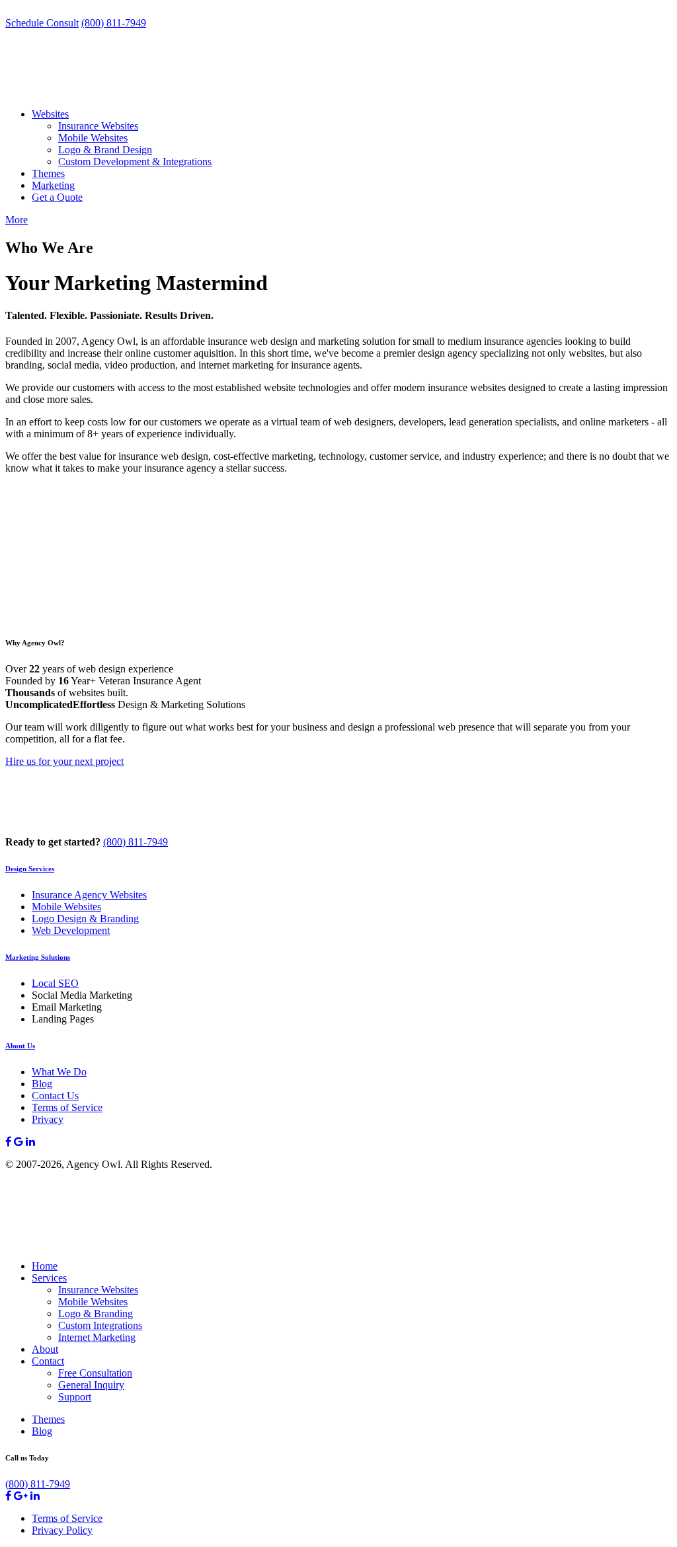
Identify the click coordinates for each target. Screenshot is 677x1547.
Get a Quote (57, 197)
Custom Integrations (100, 1325)
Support (74, 1396)
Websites (50, 114)
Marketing (53, 185)
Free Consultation (95, 1373)
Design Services (29, 869)
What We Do (59, 1071)
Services (49, 1277)
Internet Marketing (97, 1337)
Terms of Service (67, 1107)
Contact (48, 1361)
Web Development (71, 930)
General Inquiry (91, 1384)
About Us (20, 1046)
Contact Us (55, 1095)
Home (45, 1266)
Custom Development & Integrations (135, 161)
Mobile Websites (93, 137)
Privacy (47, 1119)
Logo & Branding (95, 1313)
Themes (48, 173)
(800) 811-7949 (113, 22)
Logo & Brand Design (105, 149)
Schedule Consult (42, 22)
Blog (42, 1083)
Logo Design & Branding (85, 918)
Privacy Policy (62, 1530)
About (45, 1349)
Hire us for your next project (64, 761)
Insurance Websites (98, 125)
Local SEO (55, 983)
